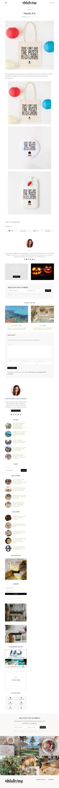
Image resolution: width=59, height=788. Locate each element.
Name (9, 361)
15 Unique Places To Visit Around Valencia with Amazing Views (19, 449)
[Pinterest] (16, 414)
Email (24, 361)
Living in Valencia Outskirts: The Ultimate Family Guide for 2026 (19, 441)
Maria (29, 250)
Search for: (7, 467)
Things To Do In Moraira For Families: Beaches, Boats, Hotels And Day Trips (16, 328)
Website (40, 361)
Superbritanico (16, 222)
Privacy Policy (41, 779)
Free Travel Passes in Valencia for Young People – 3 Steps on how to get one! (19, 456)
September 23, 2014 (42, 271)
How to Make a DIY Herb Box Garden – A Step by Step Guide (19, 497)
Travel (20, 325)
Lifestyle (29, 9)
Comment (9, 344)
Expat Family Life (16, 266)
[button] (53, 2)
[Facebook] (11, 414)
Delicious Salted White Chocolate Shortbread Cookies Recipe (19, 548)
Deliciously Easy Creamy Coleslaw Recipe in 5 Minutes (19, 533)
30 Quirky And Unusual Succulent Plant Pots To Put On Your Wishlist (19, 489)
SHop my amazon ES (15, 633)
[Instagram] (14, 414)
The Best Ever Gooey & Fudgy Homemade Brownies (19, 518)
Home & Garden (42, 325)
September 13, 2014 (16, 273)
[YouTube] (18, 414)
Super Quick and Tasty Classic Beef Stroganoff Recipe (19, 525)
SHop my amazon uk (16, 612)
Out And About (14, 325)
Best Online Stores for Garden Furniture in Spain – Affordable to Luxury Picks (42, 328)
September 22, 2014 (26, 16)
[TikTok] (20, 414)
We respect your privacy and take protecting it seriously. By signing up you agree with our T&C (29, 295)
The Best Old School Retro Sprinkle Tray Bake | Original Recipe (16, 567)
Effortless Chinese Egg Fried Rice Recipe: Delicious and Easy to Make (19, 540)
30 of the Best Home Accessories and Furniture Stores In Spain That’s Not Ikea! (20, 481)
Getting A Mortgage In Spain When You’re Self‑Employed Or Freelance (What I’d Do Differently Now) (19, 425)
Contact (51, 779)
